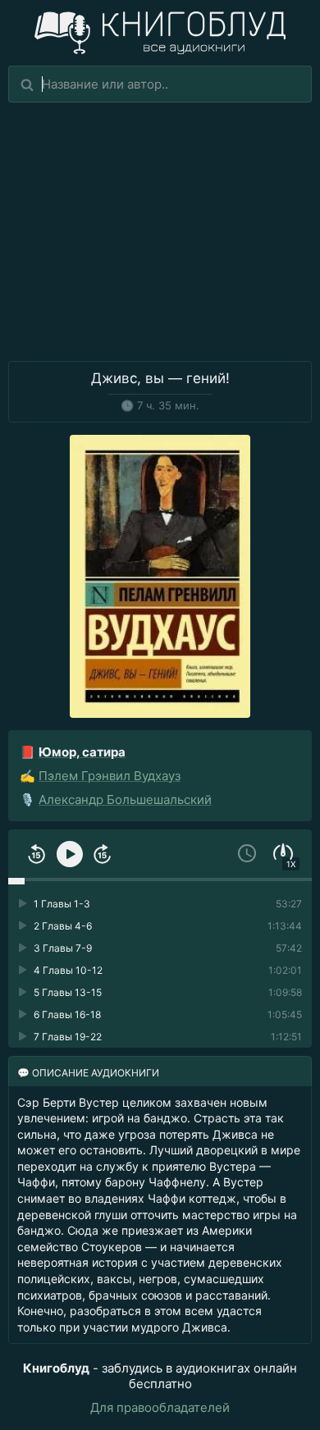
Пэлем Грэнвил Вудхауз (110, 776)
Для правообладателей (160, 1407)
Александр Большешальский (125, 799)
